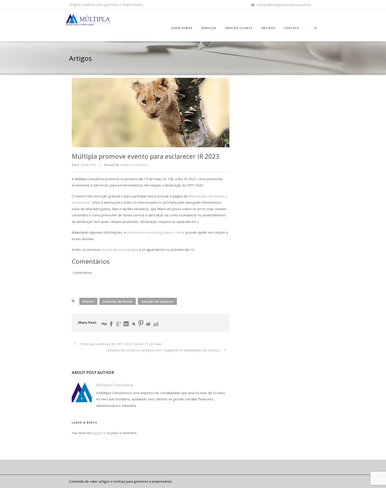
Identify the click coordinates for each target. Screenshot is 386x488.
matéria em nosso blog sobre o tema (155, 232)
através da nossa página (119, 249)
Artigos (268, 28)
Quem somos (181, 28)
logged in (99, 433)
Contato (291, 28)
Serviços (208, 28)
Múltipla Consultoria (134, 165)
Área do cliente (238, 28)
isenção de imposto (157, 301)
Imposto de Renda (117, 301)
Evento (88, 301)
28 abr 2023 (88, 165)
